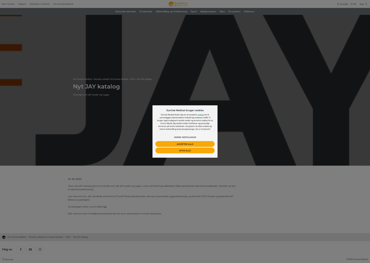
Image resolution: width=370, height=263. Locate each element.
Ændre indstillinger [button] (185, 137)
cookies (201, 114)
